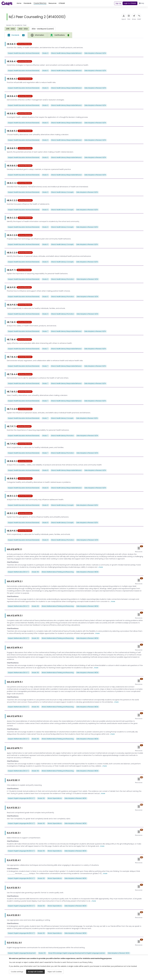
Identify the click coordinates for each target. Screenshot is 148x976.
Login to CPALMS (130, 3)
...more (100, 567)
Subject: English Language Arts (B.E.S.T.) (21, 798)
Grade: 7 (45, 331)
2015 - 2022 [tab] (10, 29)
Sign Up (118, 3)
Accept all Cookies (35, 972)
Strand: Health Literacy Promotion (62, 279)
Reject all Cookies (55, 972)
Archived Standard (24, 44)
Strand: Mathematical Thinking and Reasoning (58, 572)
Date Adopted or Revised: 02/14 (95, 53)
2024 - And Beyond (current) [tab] (43, 29)
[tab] (16, 35)
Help (142, 3)
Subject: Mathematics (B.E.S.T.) (18, 572)
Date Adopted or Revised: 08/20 (87, 572)
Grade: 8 (45, 470)
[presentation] (10, 29)
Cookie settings (17, 972)
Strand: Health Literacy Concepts (62, 192)
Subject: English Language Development (22, 953)
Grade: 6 (45, 53)
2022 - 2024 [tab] (23, 29)
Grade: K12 (35, 572)
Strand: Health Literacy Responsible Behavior (66, 53)
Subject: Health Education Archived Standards (23, 53)
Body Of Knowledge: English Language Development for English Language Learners (77, 953)
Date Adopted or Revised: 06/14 (118, 953)
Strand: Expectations (55, 798)
